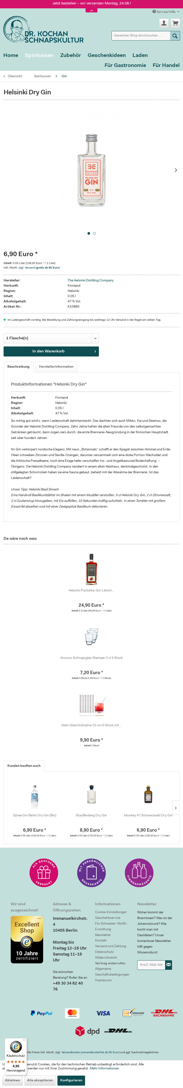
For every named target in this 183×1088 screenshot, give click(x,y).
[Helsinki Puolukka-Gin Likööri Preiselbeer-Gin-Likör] (91, 569)
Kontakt (101, 940)
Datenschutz (104, 952)
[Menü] (24, 1041)
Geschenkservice (107, 918)
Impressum (103, 980)
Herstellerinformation (56, 367)
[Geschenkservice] (44, 873)
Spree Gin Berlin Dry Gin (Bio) (34, 815)
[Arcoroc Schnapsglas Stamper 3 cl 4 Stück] (91, 636)
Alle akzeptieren (40, 1080)
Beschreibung (18, 367)
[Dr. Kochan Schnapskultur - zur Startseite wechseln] (41, 28)
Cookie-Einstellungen (111, 912)
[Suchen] (175, 36)
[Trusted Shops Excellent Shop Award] (28, 939)
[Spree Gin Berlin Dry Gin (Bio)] (35, 794)
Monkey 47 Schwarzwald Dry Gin (148, 815)
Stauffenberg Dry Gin (91, 815)
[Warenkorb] (175, 23)
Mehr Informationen (104, 1068)
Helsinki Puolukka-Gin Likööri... (92, 590)
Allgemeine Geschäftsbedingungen (112, 971)
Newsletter (103, 935)
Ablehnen (12, 1080)
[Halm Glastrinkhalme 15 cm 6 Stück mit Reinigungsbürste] (91, 704)
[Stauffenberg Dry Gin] (92, 794)
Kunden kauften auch (24, 766)
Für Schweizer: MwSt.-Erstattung (111, 926)
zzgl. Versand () (39, 267)
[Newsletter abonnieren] (168, 965)
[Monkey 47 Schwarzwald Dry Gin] (148, 794)
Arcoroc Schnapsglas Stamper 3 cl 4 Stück (92, 658)
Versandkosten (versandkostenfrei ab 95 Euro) (90, 1052)
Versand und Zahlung (110, 946)
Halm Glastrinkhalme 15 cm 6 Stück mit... (91, 725)
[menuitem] (146, 36)
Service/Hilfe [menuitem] (166, 12)
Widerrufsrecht (106, 958)
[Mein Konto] (164, 23)
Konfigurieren (71, 1080)
